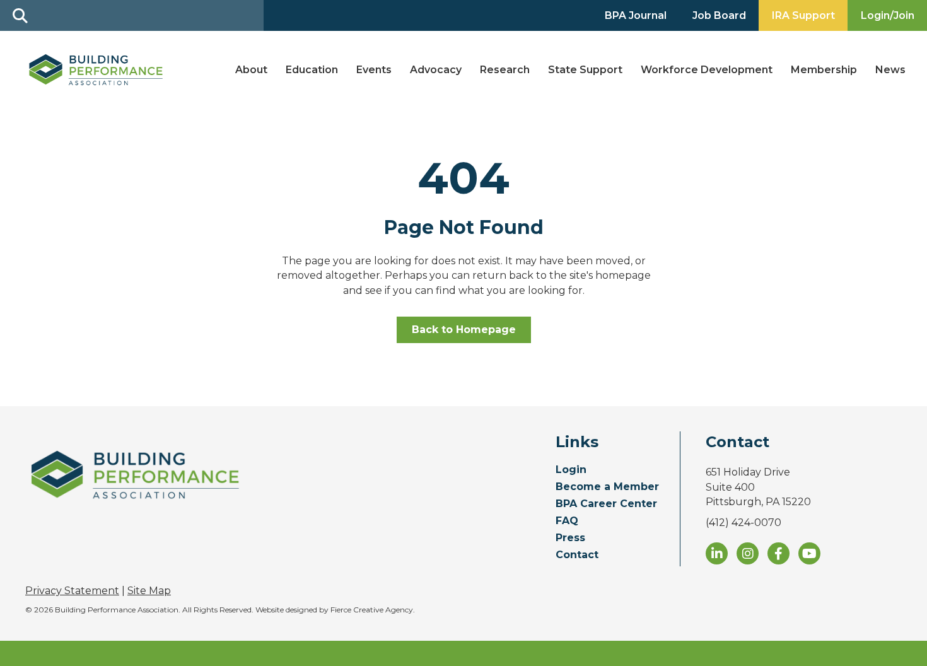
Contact (577, 555)
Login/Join (887, 15)
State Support (585, 70)
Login (571, 470)
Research (505, 70)
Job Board (719, 15)
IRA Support (803, 15)
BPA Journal (636, 15)
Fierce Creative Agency (371, 609)
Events (374, 70)
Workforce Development (706, 70)
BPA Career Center (606, 504)
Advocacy (436, 70)
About (251, 70)
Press (570, 538)
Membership (824, 70)
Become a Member (607, 487)
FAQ (567, 521)
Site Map (149, 591)
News (890, 70)
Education (312, 70)
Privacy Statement (72, 591)
